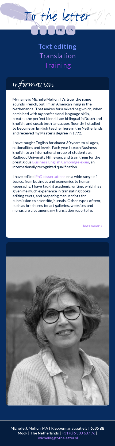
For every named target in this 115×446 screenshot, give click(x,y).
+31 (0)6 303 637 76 (78, 433)
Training (57, 65)
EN (70, 30)
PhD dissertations (50, 176)
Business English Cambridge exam (60, 162)
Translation (57, 55)
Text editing (57, 46)
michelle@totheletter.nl (58, 438)
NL (60, 30)
